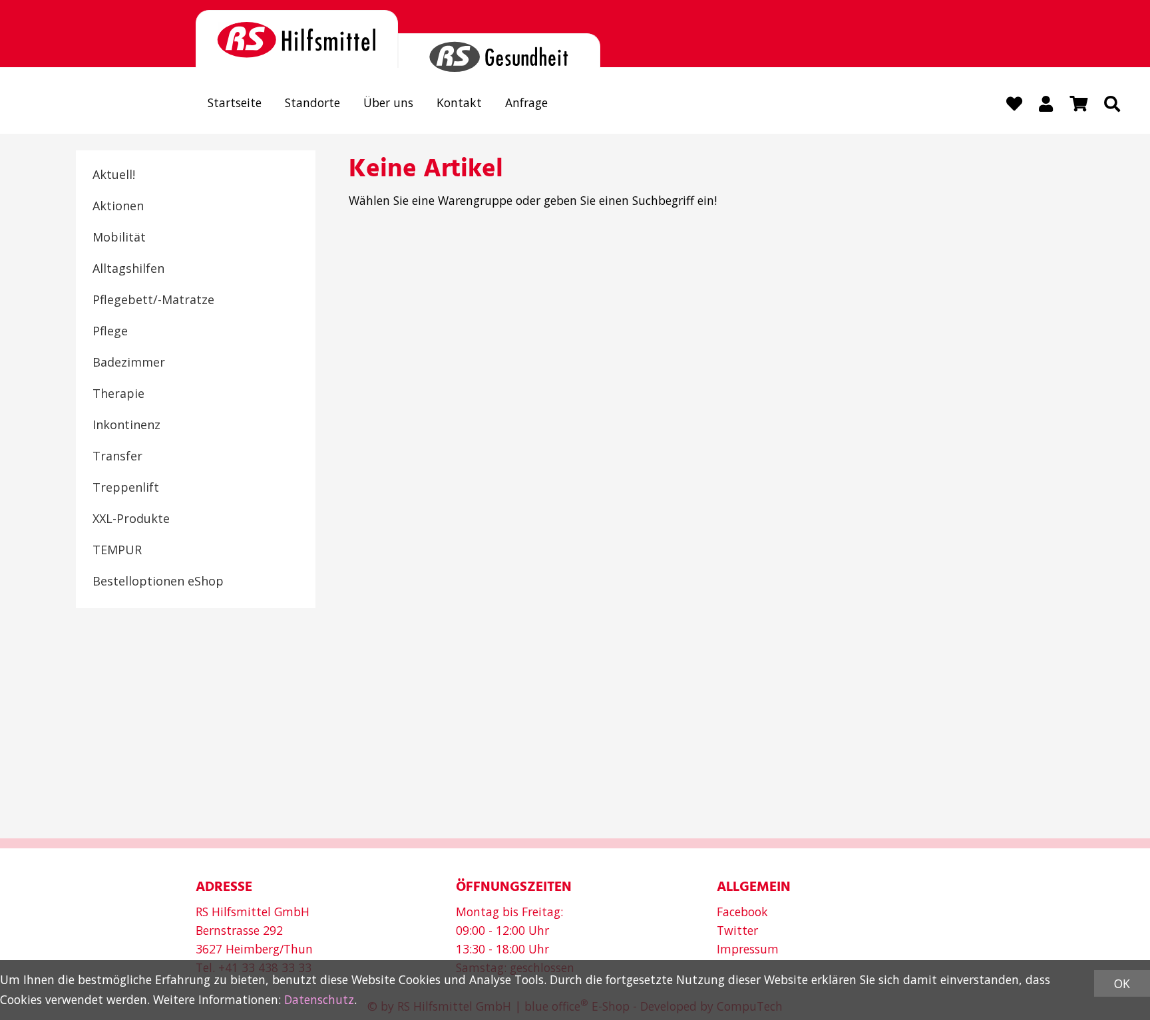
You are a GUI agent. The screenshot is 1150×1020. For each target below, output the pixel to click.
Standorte (312, 102)
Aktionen (118, 206)
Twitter (737, 930)
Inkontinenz (126, 424)
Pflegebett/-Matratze (153, 299)
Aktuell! (114, 174)
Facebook (742, 912)
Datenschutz (319, 999)
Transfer (117, 456)
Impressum (748, 949)
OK (1122, 983)
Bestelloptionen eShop (158, 581)
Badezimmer (129, 362)
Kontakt (459, 102)
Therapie (118, 393)
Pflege (110, 331)
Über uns (388, 102)
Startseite (235, 102)
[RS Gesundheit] (499, 51)
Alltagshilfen (128, 268)
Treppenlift (126, 487)
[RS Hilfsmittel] (297, 39)
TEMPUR (117, 550)
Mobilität (119, 237)
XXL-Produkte (131, 518)
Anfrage (526, 102)
